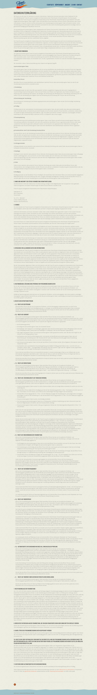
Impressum (16, 693)
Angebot (67, 4)
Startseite (50, 4)
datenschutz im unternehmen (66, 669)
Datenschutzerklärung (25, 693)
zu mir (73, 4)
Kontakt (79, 4)
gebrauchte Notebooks (31, 671)
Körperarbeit (59, 4)
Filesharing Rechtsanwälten (57, 671)
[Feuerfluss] (21, 8)
